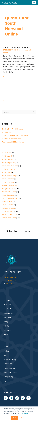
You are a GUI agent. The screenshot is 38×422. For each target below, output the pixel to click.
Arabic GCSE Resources (10, 166)
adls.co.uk (9, 284)
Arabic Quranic (7, 172)
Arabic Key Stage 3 (8, 169)
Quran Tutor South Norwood (16, 47)
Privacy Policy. (24, 413)
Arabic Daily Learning (9, 163)
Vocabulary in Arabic (9, 218)
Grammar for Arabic (9, 192)
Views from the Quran (9, 214)
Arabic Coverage (17, 50)
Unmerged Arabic (8, 211)
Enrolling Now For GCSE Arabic (12, 129)
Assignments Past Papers (10, 185)
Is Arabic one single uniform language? (15, 135)
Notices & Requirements (10, 198)
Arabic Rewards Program (10, 176)
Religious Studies (8, 205)
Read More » (7, 77)
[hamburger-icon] (34, 2)
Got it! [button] (14, 418)
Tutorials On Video (8, 208)
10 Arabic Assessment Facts (11, 139)
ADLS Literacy (6, 153)
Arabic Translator (8, 179)
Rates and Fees (7, 201)
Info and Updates (8, 195)
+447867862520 (10, 280)
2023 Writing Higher (8, 132)
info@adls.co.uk (11, 277)
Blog (3, 100)
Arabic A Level (7, 156)
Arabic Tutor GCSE (8, 182)
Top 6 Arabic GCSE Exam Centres (13, 142)
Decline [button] (23, 418)
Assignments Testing (9, 188)
